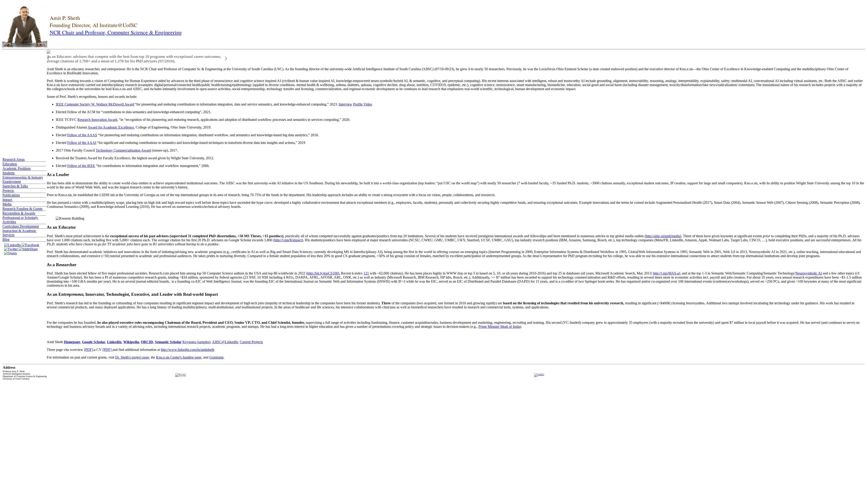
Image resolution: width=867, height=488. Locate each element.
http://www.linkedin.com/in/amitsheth (187, 354)
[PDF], (89, 354)
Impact (7, 202)
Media (7, 206)
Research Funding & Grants (22, 211)
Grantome (216, 362)
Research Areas (13, 162)
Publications (11, 197)
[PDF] (107, 354)
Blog (5, 242)
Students (8, 175)
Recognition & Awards (18, 215)
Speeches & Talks (15, 188)
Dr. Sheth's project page (132, 362)
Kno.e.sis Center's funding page (178, 362)
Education (9, 166)
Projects (8, 193)
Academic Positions (16, 171)
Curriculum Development (20, 228)
